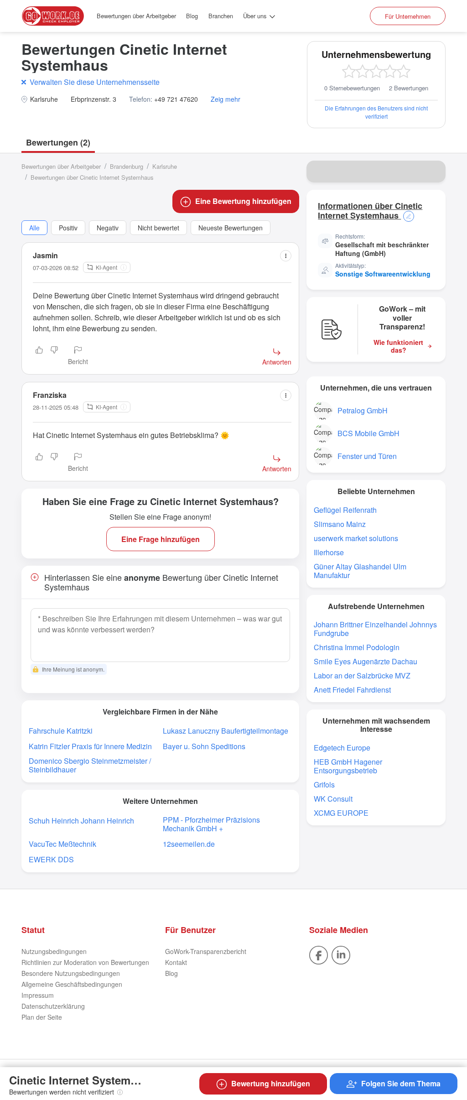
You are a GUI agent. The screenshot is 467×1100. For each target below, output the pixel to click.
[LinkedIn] (341, 954)
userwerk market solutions (356, 538)
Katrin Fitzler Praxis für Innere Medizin (90, 746)
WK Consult (333, 798)
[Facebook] (318, 954)
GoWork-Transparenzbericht (205, 951)
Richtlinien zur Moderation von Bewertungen (85, 962)
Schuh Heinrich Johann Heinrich (81, 820)
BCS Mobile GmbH (368, 433)
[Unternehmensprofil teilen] (432, 171)
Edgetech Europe (342, 747)
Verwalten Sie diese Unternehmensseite (95, 82)
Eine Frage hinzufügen (160, 539)
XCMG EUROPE (341, 812)
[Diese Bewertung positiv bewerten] (39, 356)
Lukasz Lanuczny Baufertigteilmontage (225, 730)
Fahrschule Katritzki (61, 730)
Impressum (37, 995)
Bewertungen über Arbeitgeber (136, 15)
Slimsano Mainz (340, 524)
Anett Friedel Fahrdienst (352, 689)
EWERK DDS (51, 859)
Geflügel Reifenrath (345, 510)
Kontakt (176, 962)
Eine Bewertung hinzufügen (243, 201)
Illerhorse (329, 552)
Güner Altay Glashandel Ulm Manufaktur (360, 570)
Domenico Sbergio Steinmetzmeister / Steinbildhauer (90, 765)
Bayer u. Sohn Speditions (204, 746)
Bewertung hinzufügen (270, 1083)
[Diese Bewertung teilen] (285, 255)
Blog (192, 15)
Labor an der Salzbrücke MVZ (362, 675)
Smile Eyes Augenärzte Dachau (365, 661)
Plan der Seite (41, 1017)
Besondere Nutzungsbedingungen (70, 973)
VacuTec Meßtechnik (62, 843)
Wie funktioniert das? (398, 346)
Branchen (220, 15)
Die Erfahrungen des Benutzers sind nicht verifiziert (376, 112)
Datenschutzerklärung (53, 1006)
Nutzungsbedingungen (54, 951)
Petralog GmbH (362, 410)
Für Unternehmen (408, 16)
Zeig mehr (225, 99)
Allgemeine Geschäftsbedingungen (71, 984)
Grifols (324, 784)
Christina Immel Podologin (357, 647)
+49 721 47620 (176, 99)
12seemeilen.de (189, 843)
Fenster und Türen (367, 456)
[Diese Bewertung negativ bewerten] (54, 356)
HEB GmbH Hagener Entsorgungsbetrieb (348, 766)
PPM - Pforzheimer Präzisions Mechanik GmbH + (211, 824)
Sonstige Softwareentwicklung (383, 273)
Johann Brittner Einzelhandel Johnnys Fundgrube (375, 628)
